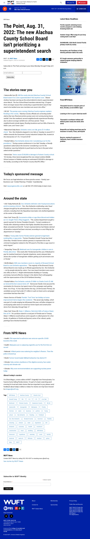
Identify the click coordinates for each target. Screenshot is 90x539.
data (10, 442)
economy (21, 426)
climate (21, 422)
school (11, 415)
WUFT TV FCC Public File (76, 509)
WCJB (48, 403)
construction (12, 430)
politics (38, 411)
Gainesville (12, 407)
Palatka (49, 418)
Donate (83, 3)
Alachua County (24, 395)
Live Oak (44, 399)
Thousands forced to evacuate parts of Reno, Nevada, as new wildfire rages (72, 107)
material (11, 438)
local (22, 430)
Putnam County (23, 403)
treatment (39, 426)
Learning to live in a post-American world (73, 114)
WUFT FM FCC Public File (76, 507)
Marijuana (34, 407)
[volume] (10, 9)
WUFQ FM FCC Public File (76, 511)
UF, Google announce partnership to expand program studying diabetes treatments (71, 60)
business (28, 411)
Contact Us (35, 504)
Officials (30, 438)
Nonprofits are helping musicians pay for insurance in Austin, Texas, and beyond (73, 130)
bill (46, 422)
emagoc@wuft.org (11, 389)
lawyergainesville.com (15, 186)
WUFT (18, 442)
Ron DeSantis (21, 415)
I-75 (36, 399)
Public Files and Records (76, 504)
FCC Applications (74, 514)
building (30, 430)
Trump (46, 411)
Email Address (8, 482)
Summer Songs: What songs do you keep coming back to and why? (73, 36)
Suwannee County (37, 403)
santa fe (21, 438)
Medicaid (11, 403)
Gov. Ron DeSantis (14, 418)
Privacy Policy (73, 501)
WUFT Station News (37, 508)
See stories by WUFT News (13, 461)
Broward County (28, 418)
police (47, 438)
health (30, 426)
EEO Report (72, 513)
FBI (23, 399)
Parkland (41, 415)
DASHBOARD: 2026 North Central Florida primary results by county (73, 43)
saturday (32, 434)
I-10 (29, 399)
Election (11, 411)
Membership (54, 501)
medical (39, 438)
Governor (40, 418)
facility (49, 434)
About (33, 501)
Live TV (71, 3)
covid (40, 434)
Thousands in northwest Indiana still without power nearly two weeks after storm (72, 121)
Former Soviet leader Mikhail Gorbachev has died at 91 (28, 358)
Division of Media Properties (18, 534)
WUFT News (13, 58)
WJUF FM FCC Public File (76, 510)
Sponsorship (54, 504)
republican (22, 434)
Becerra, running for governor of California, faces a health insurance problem (71, 139)
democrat (12, 434)
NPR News (7, 19)
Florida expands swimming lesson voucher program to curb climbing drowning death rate (71, 27)
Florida (44, 407)
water (20, 411)
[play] (4, 9)
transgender (23, 407)
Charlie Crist (37, 395)
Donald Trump (13, 399)
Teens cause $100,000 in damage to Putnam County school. (33, 154)
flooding (32, 415)
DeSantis (11, 426)
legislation (38, 422)
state (29, 422)
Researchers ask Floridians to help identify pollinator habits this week (71, 51)
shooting (11, 422)
